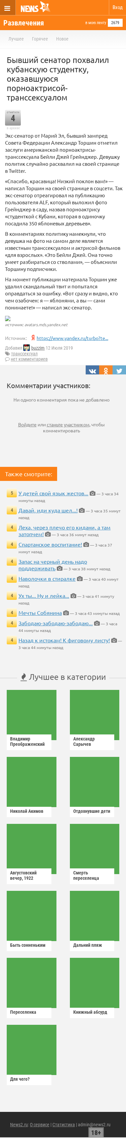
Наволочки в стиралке (47, 578)
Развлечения (23, 23)
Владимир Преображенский (27, 741)
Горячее (40, 39)
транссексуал (24, 353)
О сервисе (39, 1124)
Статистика (63, 1124)
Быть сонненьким (27, 945)
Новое (62, 39)
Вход (118, 7)
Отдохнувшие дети (91, 811)
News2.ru (19, 1124)
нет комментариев (29, 359)
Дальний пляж (87, 945)
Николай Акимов (26, 811)
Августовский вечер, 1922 (23, 875)
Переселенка (23, 1012)
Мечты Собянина (40, 612)
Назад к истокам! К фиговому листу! (64, 640)
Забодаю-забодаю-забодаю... (55, 623)
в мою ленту (95, 22)
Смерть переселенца (86, 875)
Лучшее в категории (66, 677)
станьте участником (68, 424)
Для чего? (20, 1079)
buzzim (38, 348)
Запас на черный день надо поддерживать (52, 564)
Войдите (27, 424)
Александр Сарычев (84, 741)
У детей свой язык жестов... (53, 493)
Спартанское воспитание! (50, 544)
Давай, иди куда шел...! (48, 510)
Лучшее (16, 39)
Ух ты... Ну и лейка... (43, 595)
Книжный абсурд (90, 1012)
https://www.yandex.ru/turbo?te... (72, 338)
